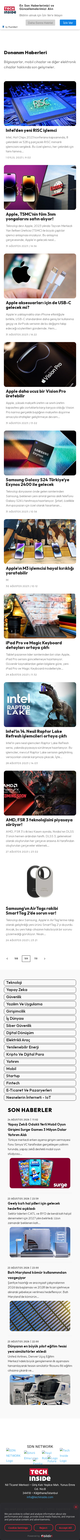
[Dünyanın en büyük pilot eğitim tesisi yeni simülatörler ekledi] (40, 1390)
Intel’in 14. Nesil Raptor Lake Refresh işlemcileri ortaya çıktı (36, 734)
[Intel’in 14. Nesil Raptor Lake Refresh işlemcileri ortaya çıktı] (40, 704)
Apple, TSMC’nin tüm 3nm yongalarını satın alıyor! (31, 216)
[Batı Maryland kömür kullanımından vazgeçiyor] (40, 1316)
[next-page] (44, 958)
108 (16, 958)
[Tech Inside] (68, 1455)
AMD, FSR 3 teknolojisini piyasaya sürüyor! (39, 822)
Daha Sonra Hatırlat (40, 23)
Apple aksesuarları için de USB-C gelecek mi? (38, 305)
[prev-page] (7, 958)
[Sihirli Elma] (32, 1455)
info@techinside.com (40, 1497)
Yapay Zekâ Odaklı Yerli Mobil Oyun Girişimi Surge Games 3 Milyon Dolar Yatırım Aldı (37, 1129)
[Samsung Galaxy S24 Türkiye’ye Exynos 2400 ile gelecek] (40, 453)
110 (35, 958)
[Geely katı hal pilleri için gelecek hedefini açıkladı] (40, 1242)
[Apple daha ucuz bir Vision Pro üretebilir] (40, 364)
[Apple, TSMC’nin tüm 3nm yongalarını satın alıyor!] (40, 187)
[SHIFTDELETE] (14, 1455)
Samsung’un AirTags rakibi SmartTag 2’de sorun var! (32, 911)
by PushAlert (11, 26)
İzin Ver (68, 23)
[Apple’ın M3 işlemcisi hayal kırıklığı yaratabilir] (40, 541)
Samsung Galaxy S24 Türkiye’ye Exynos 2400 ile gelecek (37, 482)
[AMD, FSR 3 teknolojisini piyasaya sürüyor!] (40, 793)
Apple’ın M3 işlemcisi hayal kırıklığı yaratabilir (40, 570)
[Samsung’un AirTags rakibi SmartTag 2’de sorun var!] (40, 881)
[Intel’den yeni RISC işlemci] (40, 103)
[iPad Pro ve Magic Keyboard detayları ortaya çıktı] (40, 616)
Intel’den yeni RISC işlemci (31, 130)
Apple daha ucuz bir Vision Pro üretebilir (36, 393)
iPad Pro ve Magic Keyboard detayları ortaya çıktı (34, 645)
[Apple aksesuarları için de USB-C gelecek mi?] (40, 276)
